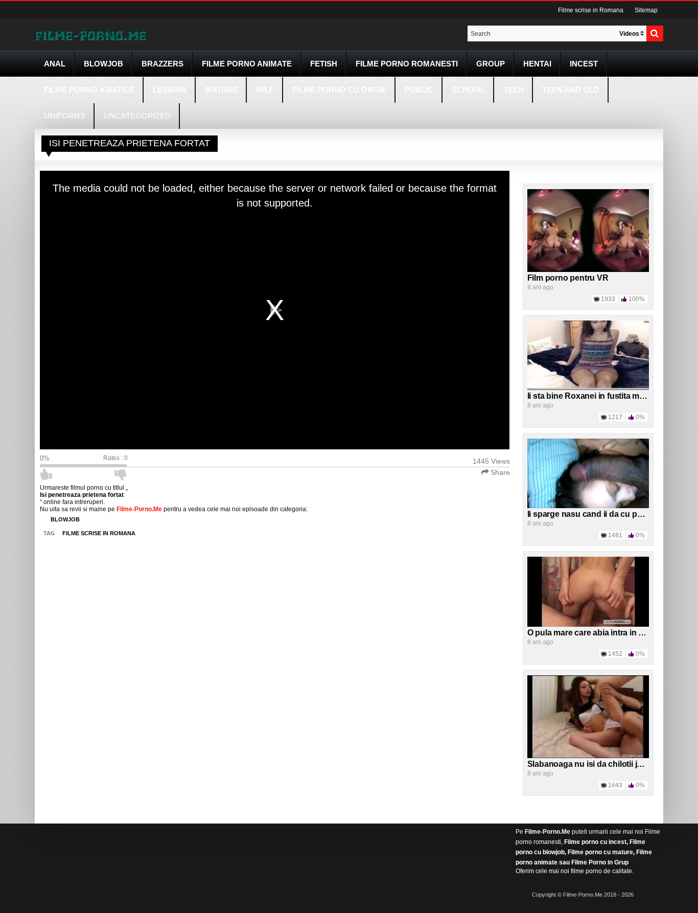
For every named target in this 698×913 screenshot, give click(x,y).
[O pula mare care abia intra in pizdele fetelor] (588, 591)
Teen (513, 89)
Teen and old (570, 89)
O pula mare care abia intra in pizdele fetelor (609, 632)
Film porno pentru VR (568, 277)
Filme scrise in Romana (590, 10)
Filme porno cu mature (600, 852)
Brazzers (162, 63)
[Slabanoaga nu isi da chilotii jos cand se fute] (588, 716)
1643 (615, 785)
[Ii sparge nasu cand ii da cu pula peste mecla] (588, 473)
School (468, 89)
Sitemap (646, 10)
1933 (608, 299)
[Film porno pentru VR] (588, 230)
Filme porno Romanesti (407, 63)
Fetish (323, 63)
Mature (221, 89)
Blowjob (103, 63)
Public (419, 89)
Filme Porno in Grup (600, 862)
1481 (615, 535)
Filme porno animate (247, 63)
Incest (584, 63)
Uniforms (64, 115)
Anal (54, 63)
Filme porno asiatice (89, 89)
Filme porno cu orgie (339, 89)
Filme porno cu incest (595, 842)
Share (499, 472)
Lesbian (170, 89)
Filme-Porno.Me (547, 831)
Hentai (537, 63)
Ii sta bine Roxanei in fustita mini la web (600, 396)
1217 (615, 417)
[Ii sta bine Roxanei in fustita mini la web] (588, 354)
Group (490, 63)
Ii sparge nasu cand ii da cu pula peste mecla (611, 514)
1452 (615, 653)
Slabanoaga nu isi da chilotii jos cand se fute (611, 764)
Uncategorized (137, 115)
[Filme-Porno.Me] (90, 34)
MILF (265, 89)
